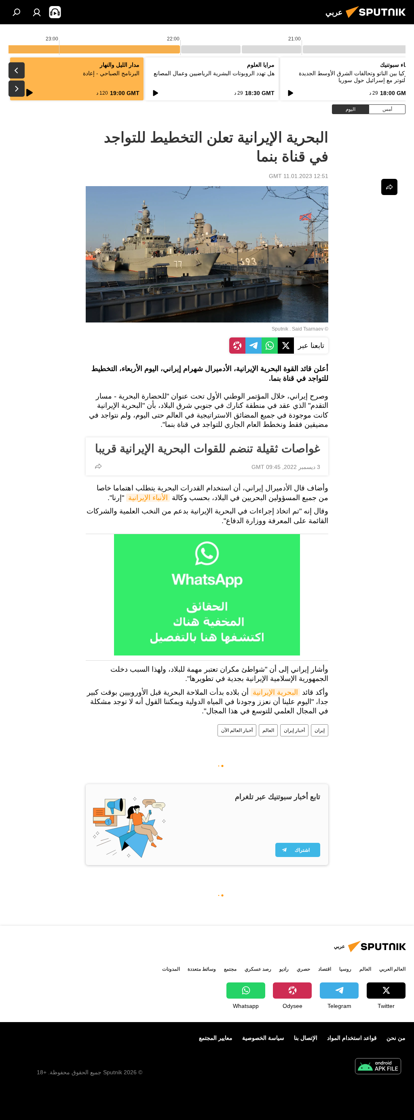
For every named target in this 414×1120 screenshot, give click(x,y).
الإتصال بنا (305, 1038)
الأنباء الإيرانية (148, 498)
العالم (268, 730)
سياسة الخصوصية (263, 1038)
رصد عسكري (258, 969)
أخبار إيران (294, 730)
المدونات (171, 969)
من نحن (396, 1038)
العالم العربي (392, 969)
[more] (98, 466)
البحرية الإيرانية (275, 692)
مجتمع (230, 969)
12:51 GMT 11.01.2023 (298, 176)
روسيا (345, 969)
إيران (320, 730)
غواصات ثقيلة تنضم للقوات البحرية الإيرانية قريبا (207, 448)
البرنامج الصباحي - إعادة (111, 73)
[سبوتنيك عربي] (378, 19)
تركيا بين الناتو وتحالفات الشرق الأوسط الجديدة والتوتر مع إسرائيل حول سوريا (354, 76)
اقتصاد (324, 969)
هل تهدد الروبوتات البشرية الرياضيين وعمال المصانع (214, 73)
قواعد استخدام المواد (352, 1038)
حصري (303, 969)
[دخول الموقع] (37, 12)
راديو (284, 969)
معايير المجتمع (215, 1038)
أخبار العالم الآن (237, 730)
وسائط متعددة (202, 969)
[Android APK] (378, 1067)
